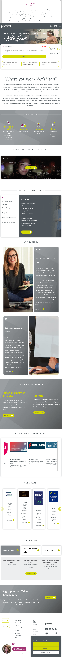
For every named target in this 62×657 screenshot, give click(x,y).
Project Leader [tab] (6, 213)
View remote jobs (52, 49)
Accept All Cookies (46, 644)
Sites (34, 626)
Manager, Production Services (31, 561)
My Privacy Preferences (20, 622)
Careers (34, 629)
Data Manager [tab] (6, 208)
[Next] (60, 509)
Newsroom (35, 631)
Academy (35, 634)
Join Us (3, 626)
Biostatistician (25, 200)
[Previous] (2, 509)
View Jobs (25, 232)
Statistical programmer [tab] (9, 222)
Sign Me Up (48, 597)
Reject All (46, 648)
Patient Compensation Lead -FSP (11, 561)
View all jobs (52, 53)
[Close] (59, 638)
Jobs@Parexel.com (28, 19)
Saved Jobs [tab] (48, 550)
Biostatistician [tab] (6, 198)
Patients (35, 624)
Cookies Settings (17, 654)
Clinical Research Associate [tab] (7, 203)
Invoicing (17, 625)
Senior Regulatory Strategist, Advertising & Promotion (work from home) (51, 562)
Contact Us (4, 620)
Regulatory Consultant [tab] (9, 218)
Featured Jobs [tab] (8, 550)
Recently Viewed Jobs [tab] (30, 550)
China (16, 640)
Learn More (38, 309)
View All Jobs (29, 573)
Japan (16, 637)
